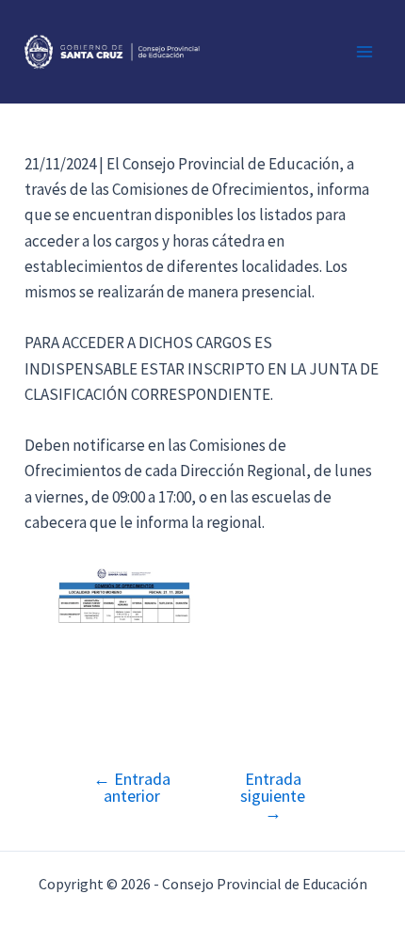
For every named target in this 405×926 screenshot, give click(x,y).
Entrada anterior (131, 788)
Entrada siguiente (272, 796)
